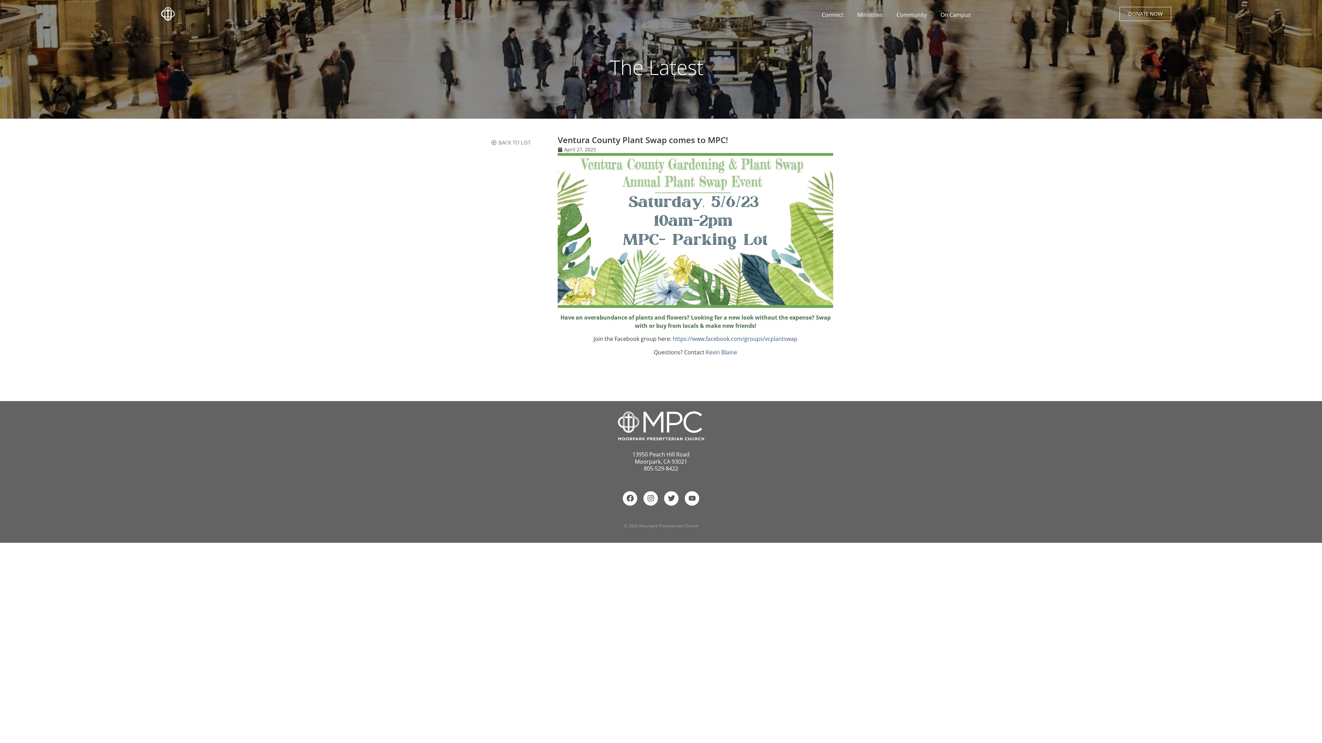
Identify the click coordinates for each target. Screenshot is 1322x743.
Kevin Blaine (721, 352)
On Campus (956, 15)
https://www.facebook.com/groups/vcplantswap (735, 339)
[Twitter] (671, 498)
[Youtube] (692, 498)
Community (911, 15)
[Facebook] (630, 498)
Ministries (870, 15)
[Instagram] (650, 498)
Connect (832, 15)
